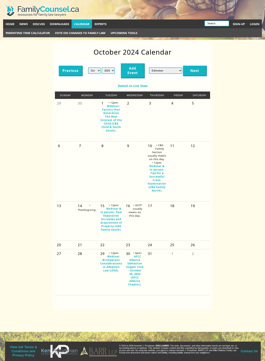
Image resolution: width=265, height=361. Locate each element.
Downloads (59, 24)
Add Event (132, 70)
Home (10, 24)
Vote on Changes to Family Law (80, 33)
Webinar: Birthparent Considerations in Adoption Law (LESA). (111, 263)
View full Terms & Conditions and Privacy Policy (23, 351)
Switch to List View (132, 86)
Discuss (39, 24)
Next (194, 70)
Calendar (81, 24)
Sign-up (239, 24)
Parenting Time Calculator (28, 33)
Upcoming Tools (124, 33)
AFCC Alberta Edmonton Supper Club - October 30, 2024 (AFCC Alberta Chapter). (135, 270)
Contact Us (249, 351)
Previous (70, 70)
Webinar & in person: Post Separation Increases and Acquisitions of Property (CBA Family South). (111, 219)
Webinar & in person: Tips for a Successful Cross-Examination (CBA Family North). (157, 178)
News (23, 24)
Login (254, 24)
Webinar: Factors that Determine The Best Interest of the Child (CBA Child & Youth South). (111, 118)
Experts (100, 24)
